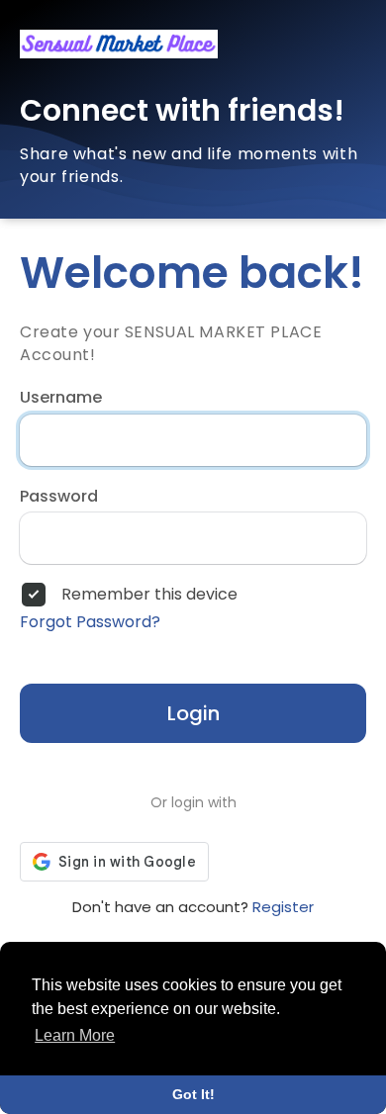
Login (193, 713)
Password (59, 497)
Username (61, 398)
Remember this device (149, 594)
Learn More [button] (75, 1035)
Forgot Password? (90, 622)
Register (283, 906)
